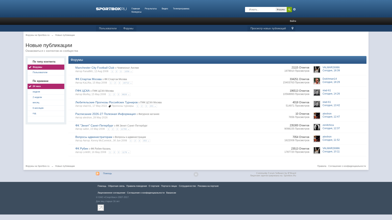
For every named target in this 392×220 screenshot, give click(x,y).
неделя (36, 91)
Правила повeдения (136, 186)
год (34, 113)
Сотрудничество (187, 186)
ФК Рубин (81, 148)
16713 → (127, 83)
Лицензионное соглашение (111, 192)
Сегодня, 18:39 (331, 70)
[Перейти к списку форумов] (111, 8)
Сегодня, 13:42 (331, 105)
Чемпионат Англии (128, 67)
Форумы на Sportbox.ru (37, 166)
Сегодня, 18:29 (331, 82)
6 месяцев (38, 108)
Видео (165, 8)
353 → (146, 141)
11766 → (125, 129)
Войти (293, 21)
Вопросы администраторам (93, 137)
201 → (153, 106)
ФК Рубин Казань (101, 148)
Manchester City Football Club (94, 67)
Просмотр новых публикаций (268, 28)
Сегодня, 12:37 (331, 128)
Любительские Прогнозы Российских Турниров (106, 102)
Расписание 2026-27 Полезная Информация (105, 114)
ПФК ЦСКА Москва (103, 90)
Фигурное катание (148, 114)
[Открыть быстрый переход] (292, 29)
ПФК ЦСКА (82, 90)
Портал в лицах (169, 186)
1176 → (126, 152)
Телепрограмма (181, 8)
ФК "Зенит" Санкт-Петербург (94, 125)
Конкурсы (136, 12)
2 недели (37, 97)
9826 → (126, 94)
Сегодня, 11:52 (331, 140)
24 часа (37, 86)
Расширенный (294, 9)
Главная (135, 8)
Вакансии (171, 192)
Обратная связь (116, 186)
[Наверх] (196, 174)
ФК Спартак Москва (88, 79)
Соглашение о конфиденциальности (347, 166)
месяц (36, 102)
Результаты (151, 8)
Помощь (107, 173)
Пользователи (108, 28)
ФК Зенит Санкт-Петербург (131, 125)
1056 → (128, 71)
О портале (154, 186)
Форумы (128, 28)
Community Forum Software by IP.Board (276, 173)
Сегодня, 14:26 (331, 93)
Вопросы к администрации (130, 137)
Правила (321, 166)
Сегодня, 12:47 (331, 116)
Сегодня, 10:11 (331, 151)
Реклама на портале (208, 186)
